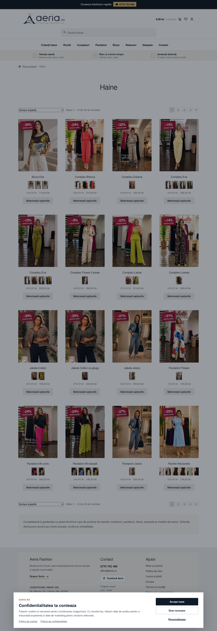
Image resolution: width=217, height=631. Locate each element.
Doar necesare (177, 610)
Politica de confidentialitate (54, 621)
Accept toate (177, 601)
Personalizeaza (177, 619)
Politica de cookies (28, 621)
